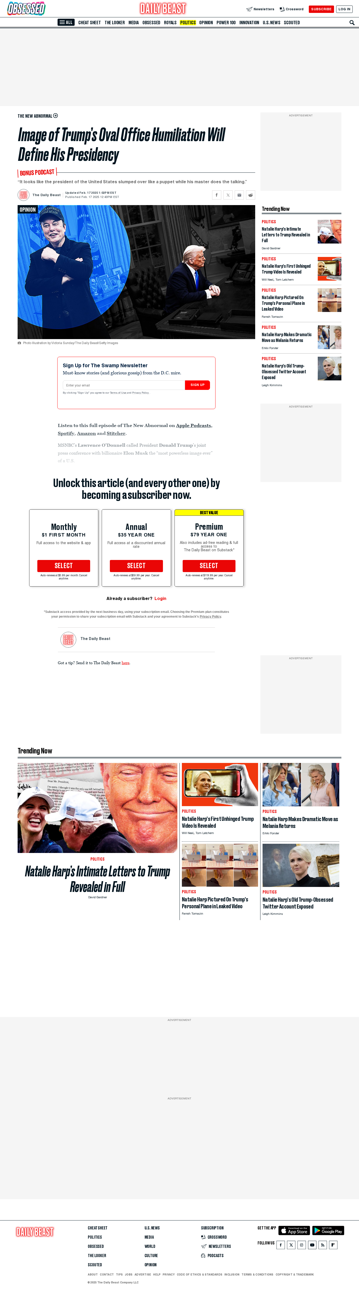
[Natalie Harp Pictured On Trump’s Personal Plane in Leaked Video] (329, 310)
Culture (151, 1256)
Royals (170, 22)
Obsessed (151, 22)
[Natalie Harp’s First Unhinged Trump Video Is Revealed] (329, 279)
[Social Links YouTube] (312, 1246)
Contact (107, 1274)
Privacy (169, 1274)
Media (134, 22)
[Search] (352, 22)
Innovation (249, 22)
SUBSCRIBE (321, 9)
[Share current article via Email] (239, 195)
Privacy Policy (141, 393)
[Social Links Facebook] (280, 1246)
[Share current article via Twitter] (228, 195)
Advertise (143, 1274)
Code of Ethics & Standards (199, 1274)
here (125, 662)
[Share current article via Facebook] (216, 195)
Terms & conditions (257, 1274)
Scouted (292, 22)
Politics (188, 22)
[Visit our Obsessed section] (43, 9)
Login (160, 598)
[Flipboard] (333, 1246)
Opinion (206, 22)
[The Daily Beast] (163, 9)
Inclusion (231, 1274)
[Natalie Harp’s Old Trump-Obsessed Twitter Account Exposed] (329, 379)
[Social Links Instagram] (302, 1246)
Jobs (128, 1274)
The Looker (115, 22)
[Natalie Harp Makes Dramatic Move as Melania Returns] (329, 347)
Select (64, 566)
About (93, 1274)
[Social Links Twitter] (291, 1246)
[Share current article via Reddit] (250, 195)
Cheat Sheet (89, 22)
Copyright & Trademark (295, 1274)
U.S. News (271, 22)
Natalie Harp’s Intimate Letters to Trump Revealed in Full (97, 879)
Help (157, 1274)
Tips (119, 1274)
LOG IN (344, 9)
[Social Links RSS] (323, 1246)
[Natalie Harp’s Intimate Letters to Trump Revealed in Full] (329, 242)
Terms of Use (118, 393)
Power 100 (226, 22)
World (150, 1246)
